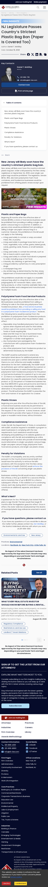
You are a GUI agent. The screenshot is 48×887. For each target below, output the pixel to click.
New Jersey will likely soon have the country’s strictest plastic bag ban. (22, 112)
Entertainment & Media (10, 838)
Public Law (5, 816)
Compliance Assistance (14, 132)
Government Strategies (11, 845)
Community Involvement (11, 767)
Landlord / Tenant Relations (15, 632)
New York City (27, 545)
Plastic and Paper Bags (13, 118)
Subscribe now (15, 706)
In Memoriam (6, 777)
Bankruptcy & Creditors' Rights (13, 790)
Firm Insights (22, 13)
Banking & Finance (8, 828)
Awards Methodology (11, 736)
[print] (41, 54)
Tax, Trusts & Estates (9, 820)
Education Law (7, 800)
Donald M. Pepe (14, 619)
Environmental (16, 542)
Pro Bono (5, 774)
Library (11, 13)
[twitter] (32, 54)
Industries (6, 727)
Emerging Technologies (11, 835)
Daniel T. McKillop (15, 47)
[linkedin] (36, 54)
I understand (20, 883)
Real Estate (5, 848)
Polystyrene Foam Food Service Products (21, 123)
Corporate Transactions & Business (15, 796)
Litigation (5, 813)
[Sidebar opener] (44, 7)
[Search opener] (38, 7)
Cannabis (5, 832)
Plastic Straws (9, 128)
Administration (7, 764)
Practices (29, 723)
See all (39, 572)
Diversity (4, 771)
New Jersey (36, 535)
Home (3, 13)
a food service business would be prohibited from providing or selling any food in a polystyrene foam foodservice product (23, 309)
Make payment (40, 2)
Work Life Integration (9, 781)
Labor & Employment (10, 810)
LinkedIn (32, 745)
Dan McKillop (38, 524)
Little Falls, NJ (40, 545)
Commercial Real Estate (11, 793)
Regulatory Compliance (13, 624)
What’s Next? (9, 142)
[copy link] (45, 54)
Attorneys (6, 723)
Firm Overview (7, 732)
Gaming (4, 842)
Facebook (33, 748)
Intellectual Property (9, 806)
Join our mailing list (23, 2)
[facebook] (28, 54)
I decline (6, 883)
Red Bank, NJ (15, 545)
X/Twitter (33, 751)
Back (7, 155)
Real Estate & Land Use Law (15, 628)
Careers (29, 727)
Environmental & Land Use (14, 535)
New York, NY (31, 761)
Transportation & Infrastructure (14, 852)
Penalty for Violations (13, 137)
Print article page (25, 91)
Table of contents (13, 103)
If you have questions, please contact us (21, 146)
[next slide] (44, 640)
